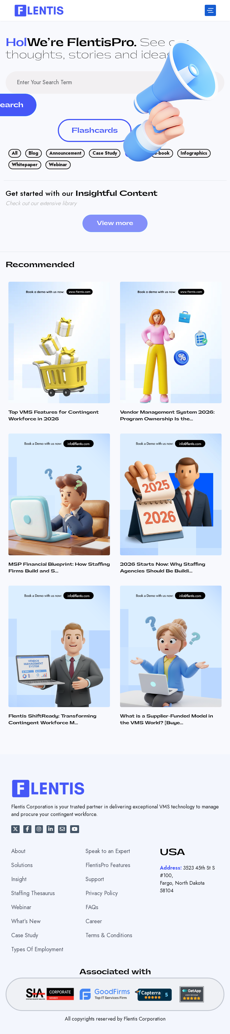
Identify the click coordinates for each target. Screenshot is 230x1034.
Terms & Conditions (109, 935)
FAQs (92, 907)
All (14, 153)
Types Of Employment (37, 949)
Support (95, 879)
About (18, 851)
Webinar (58, 164)
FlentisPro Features (108, 865)
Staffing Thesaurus (33, 893)
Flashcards (95, 130)
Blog (33, 153)
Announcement (65, 153)
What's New (26, 921)
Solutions (22, 865)
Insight (19, 879)
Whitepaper (25, 164)
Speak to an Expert (108, 851)
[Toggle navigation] (210, 10)
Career (94, 921)
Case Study (105, 153)
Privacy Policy (102, 893)
